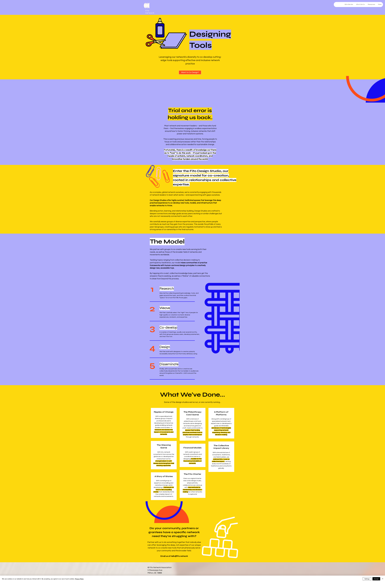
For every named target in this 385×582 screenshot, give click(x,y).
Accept (376, 579)
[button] (230, 269)
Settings (367, 579)
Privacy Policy (79, 579)
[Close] (382, 578)
